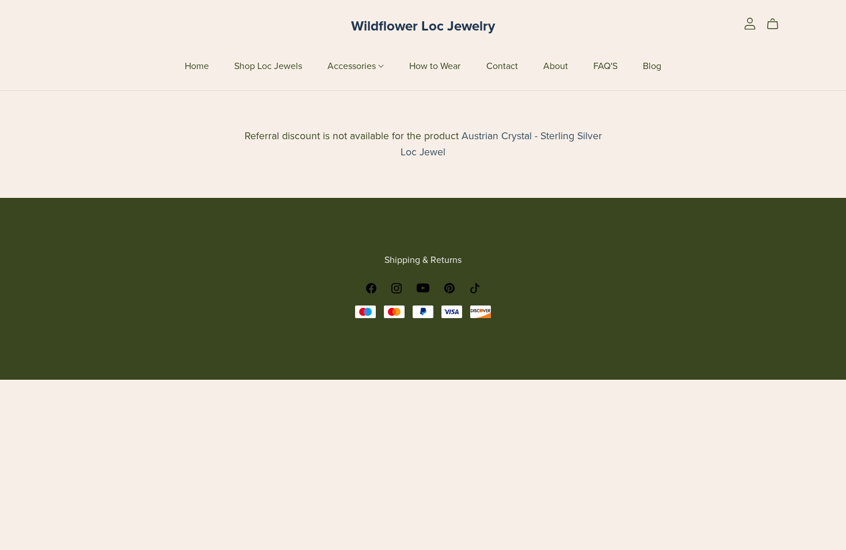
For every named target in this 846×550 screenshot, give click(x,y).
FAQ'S (605, 65)
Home (197, 65)
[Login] (750, 23)
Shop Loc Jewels (268, 65)
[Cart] (777, 24)
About (555, 65)
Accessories (352, 65)
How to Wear (434, 65)
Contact (502, 65)
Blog (652, 65)
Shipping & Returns (423, 260)
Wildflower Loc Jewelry (423, 26)
